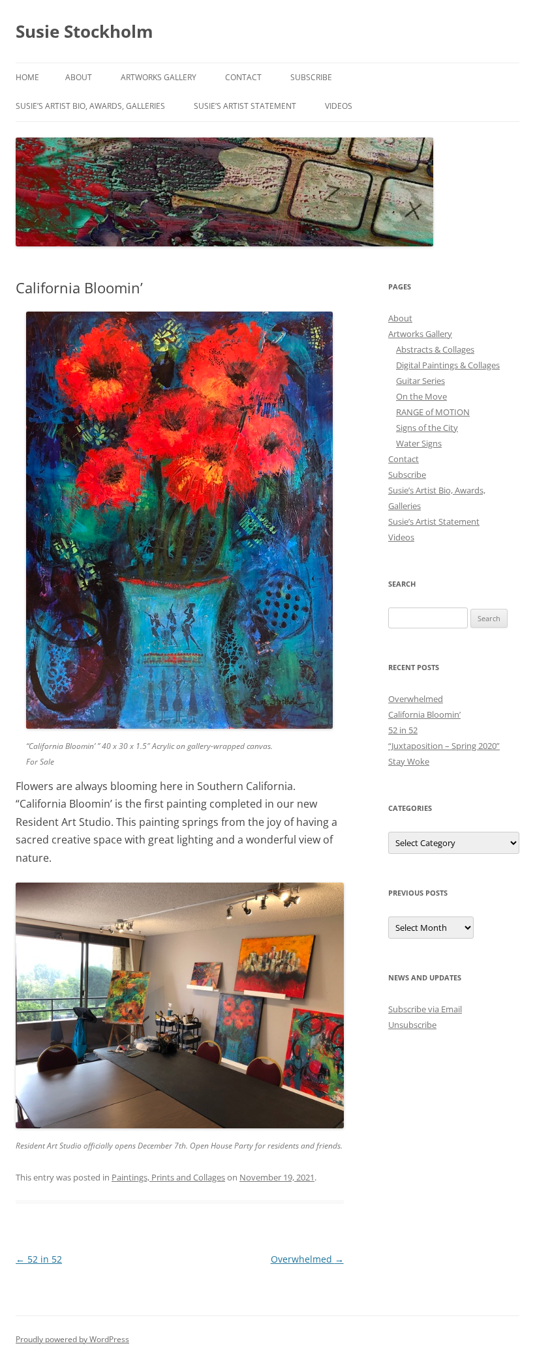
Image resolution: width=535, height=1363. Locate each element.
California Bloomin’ (424, 714)
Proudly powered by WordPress (72, 1339)
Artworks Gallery (158, 77)
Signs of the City (427, 427)
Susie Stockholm (84, 31)
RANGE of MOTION (433, 412)
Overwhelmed (307, 1259)
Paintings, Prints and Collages (168, 1177)
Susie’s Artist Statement (245, 105)
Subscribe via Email (425, 1009)
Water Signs (419, 443)
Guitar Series (420, 381)
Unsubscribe (412, 1025)
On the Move (421, 396)
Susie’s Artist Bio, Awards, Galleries (90, 105)
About (78, 77)
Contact (243, 77)
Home (27, 77)
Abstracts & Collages (435, 349)
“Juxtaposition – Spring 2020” (444, 746)
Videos (338, 105)
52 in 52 (39, 1259)
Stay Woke (408, 761)
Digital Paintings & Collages (448, 365)
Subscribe (311, 77)
